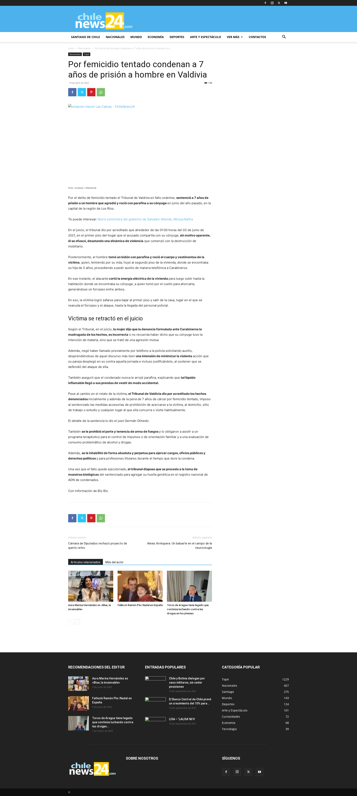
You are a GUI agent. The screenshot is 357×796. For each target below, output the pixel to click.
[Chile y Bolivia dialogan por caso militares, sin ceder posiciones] (155, 683)
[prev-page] (70, 621)
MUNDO (136, 37)
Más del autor (114, 562)
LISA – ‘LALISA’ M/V (182, 719)
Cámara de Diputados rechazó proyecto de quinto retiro (97, 546)
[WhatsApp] (101, 92)
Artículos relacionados (85, 562)
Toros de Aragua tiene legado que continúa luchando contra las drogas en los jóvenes (188, 609)
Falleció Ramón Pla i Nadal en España (140, 605)
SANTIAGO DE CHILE (85, 37)
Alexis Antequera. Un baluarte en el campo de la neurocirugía (179, 546)
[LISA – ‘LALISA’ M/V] (155, 724)
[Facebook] (265, 3)
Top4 (86, 54)
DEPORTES (177, 37)
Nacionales (84, 48)
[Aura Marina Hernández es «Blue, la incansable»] (90, 586)
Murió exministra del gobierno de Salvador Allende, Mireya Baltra (145, 219)
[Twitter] (279, 3)
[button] (284, 37)
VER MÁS (233, 37)
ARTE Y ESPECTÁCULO (205, 37)
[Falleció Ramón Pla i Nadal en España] (140, 586)
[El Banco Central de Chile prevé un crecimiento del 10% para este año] (155, 704)
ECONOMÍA (156, 37)
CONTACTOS (257, 37)
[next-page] (77, 621)
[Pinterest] (91, 92)
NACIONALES (115, 37)
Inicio (71, 48)
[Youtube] (286, 3)
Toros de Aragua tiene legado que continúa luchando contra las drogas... (112, 722)
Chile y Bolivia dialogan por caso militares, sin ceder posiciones (187, 682)
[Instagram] (272, 3)
